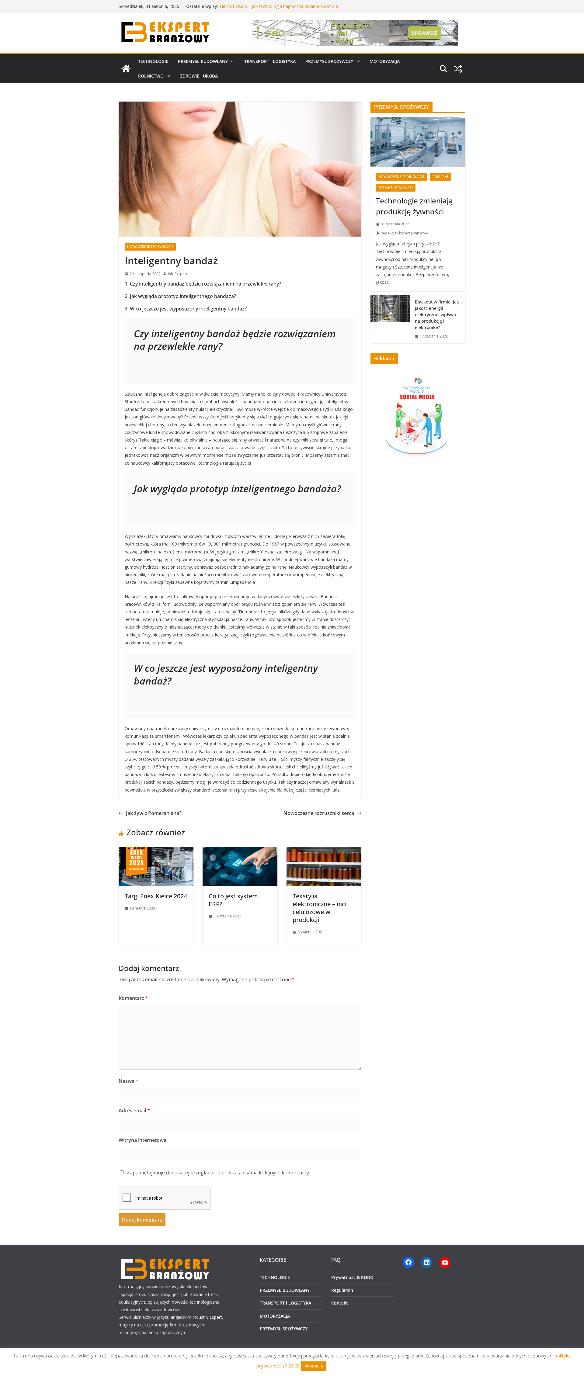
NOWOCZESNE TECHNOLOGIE (150, 246)
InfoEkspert (177, 273)
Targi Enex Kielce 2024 (156, 896)
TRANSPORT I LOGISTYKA (270, 61)
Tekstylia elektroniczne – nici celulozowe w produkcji (319, 908)
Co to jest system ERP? (233, 900)
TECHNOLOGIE (153, 61)
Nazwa (128, 1081)
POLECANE (441, 177)
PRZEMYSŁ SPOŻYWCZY (329, 61)
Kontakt (339, 1303)
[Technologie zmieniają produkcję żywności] (417, 142)
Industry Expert (207, 1317)
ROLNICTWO (151, 76)
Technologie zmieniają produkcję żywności (414, 206)
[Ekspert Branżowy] (126, 68)
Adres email (134, 1110)
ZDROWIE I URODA (199, 76)
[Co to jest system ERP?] (240, 851)
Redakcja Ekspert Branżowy (404, 233)
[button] (231, 61)
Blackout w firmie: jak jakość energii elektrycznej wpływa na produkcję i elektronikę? (437, 314)
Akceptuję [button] (314, 1366)
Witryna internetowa (142, 1140)
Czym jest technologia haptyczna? (253, 6)
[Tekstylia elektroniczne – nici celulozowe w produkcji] (324, 851)
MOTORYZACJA (385, 61)
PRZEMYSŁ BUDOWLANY (203, 61)
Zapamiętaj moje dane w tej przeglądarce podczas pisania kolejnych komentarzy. (218, 1172)
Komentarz (133, 998)
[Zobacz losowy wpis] (458, 68)
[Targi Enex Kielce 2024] (156, 851)
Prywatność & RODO (352, 1277)
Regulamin (342, 1290)
